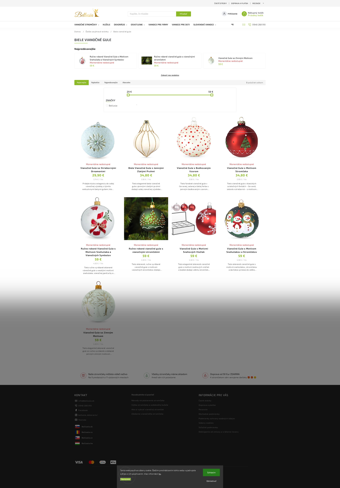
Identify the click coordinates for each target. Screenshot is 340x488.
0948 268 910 (85, 405)
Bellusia (123, 105)
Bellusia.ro (87, 432)
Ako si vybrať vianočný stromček (147, 409)
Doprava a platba (239, 3)
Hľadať (183, 14)
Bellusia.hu (87, 443)
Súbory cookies (206, 423)
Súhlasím (211, 472)
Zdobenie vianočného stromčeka (147, 414)
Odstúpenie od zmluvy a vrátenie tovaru (219, 432)
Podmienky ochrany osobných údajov (217, 418)
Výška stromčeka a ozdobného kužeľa (149, 405)
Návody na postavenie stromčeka (147, 400)
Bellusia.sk (87, 426)
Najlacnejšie (81, 83)
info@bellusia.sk (86, 401)
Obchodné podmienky (209, 414)
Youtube (82, 420)
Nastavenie (125, 479)
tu (160, 474)
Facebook (83, 410)
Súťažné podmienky (208, 427)
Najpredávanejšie (111, 83)
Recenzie (256, 3)
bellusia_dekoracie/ (88, 415)
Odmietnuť (211, 481)
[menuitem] (87, 24)
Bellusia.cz (87, 438)
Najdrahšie (95, 83)
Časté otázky (220, 3)
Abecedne (126, 83)
